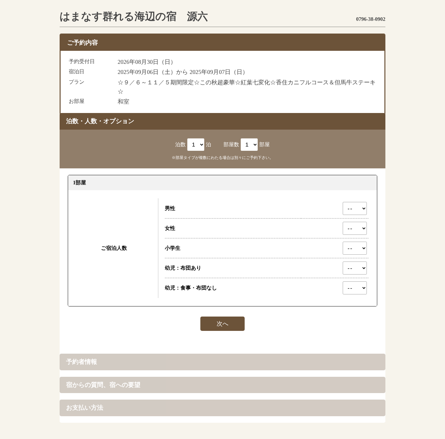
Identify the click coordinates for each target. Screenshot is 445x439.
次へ (222, 323)
